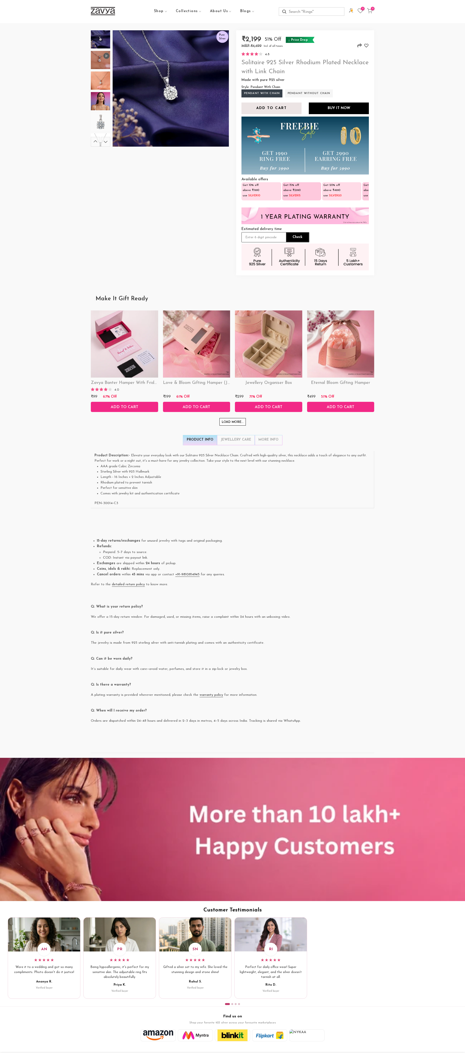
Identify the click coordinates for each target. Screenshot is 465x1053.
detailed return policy (128, 584)
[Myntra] (195, 1035)
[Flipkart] (269, 1035)
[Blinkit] (232, 1035)
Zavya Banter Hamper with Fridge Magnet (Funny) (142, 383)
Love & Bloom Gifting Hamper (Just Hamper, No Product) (220, 383)
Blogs (245, 11)
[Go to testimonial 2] (232, 1004)
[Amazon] (158, 1035)
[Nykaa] (307, 1035)
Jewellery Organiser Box (268, 383)
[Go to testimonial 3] (236, 1004)
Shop (159, 11)
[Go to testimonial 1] (227, 1004)
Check (297, 237)
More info (268, 440)
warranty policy (211, 695)
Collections (187, 11)
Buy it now (339, 108)
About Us (219, 11)
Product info (200, 440)
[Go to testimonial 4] (239, 1004)
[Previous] (95, 142)
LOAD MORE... (233, 422)
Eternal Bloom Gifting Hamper (340, 383)
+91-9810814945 (187, 574)
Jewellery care (236, 440)
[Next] (105, 142)
